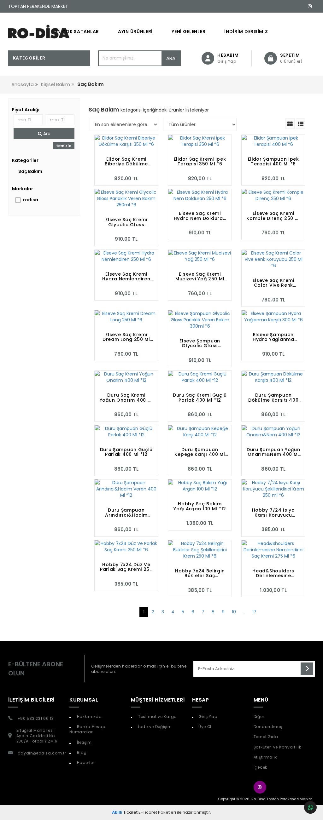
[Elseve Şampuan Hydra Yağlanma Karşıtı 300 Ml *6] (273, 316)
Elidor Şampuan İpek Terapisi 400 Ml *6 (273, 161)
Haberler (85, 762)
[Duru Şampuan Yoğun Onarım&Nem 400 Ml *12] (273, 431)
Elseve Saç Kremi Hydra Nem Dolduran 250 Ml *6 (200, 216)
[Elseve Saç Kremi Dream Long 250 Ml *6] (126, 316)
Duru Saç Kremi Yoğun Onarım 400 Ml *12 (126, 397)
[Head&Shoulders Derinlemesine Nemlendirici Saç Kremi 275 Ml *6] (273, 549)
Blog (81, 752)
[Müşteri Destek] (310, 807)
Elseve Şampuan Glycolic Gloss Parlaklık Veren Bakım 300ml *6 (199, 343)
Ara (170, 58)
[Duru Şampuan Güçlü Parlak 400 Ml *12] (126, 431)
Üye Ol (204, 726)
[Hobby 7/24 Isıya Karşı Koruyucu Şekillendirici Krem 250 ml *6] (273, 488)
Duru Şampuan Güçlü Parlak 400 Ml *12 (126, 452)
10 (234, 612)
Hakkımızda (89, 716)
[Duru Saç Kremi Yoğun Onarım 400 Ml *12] (126, 377)
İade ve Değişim (154, 726)
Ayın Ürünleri (135, 31)
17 (254, 612)
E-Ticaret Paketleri (157, 812)
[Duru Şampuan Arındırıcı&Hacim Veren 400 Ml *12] (126, 488)
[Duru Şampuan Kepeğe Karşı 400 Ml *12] (200, 431)
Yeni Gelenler (188, 31)
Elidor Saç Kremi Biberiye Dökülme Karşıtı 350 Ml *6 (126, 161)
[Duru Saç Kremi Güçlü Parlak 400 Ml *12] (200, 377)
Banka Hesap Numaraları (87, 729)
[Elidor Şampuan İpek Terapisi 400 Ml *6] (273, 141)
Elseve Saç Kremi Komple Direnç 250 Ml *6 (273, 216)
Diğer (259, 716)
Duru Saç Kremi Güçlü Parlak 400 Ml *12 (200, 397)
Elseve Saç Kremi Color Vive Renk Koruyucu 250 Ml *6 (273, 283)
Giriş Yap (207, 716)
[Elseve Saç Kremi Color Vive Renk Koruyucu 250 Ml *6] (273, 259)
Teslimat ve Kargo (157, 716)
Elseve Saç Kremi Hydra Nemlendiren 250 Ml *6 (126, 276)
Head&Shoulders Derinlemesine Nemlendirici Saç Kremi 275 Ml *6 (273, 573)
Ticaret (125, 812)
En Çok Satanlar (77, 31)
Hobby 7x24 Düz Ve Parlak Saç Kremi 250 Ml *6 (126, 567)
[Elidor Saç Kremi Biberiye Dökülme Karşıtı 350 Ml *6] (126, 141)
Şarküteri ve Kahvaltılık (277, 747)
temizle (63, 145)
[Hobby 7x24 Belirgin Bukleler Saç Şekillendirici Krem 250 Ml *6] (200, 549)
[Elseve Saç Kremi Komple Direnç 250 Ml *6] (273, 195)
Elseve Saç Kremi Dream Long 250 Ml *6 (126, 337)
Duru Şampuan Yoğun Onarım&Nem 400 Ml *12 (273, 452)
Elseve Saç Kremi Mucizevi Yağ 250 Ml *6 (199, 276)
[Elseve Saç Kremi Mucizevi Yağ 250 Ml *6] (200, 256)
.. (244, 612)
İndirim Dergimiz (246, 31)
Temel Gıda (266, 736)
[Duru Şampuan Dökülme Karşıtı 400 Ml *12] (273, 377)
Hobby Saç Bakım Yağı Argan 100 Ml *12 (199, 506)
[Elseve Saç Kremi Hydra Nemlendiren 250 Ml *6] (126, 256)
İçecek (260, 767)
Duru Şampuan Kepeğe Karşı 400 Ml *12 (199, 452)
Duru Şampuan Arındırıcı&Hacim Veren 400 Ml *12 (126, 512)
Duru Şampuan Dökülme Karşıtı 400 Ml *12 (273, 397)
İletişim (84, 742)
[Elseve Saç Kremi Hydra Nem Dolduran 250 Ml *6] (200, 195)
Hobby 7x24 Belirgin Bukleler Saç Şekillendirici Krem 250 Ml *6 (200, 573)
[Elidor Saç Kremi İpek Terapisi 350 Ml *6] (200, 141)
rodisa (30, 200)
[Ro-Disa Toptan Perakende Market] (39, 31)
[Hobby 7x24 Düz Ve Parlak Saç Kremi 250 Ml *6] (126, 546)
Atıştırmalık (265, 757)
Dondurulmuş (268, 726)
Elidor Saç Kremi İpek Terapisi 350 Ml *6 (200, 161)
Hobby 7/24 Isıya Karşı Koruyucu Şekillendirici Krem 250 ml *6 (273, 512)
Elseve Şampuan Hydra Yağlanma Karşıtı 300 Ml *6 (273, 337)
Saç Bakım (30, 171)
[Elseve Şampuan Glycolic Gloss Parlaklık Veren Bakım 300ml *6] (200, 319)
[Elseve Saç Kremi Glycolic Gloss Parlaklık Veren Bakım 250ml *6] (126, 198)
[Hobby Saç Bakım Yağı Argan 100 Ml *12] (200, 485)
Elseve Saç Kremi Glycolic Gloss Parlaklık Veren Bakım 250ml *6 (126, 222)
